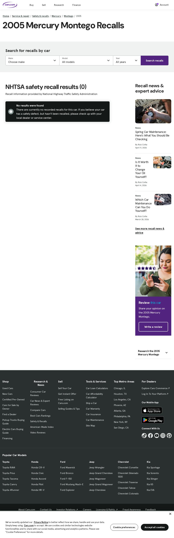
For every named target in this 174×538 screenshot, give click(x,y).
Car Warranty (93, 408)
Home (6, 16)
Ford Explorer (67, 489)
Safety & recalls (40, 16)
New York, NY (120, 422)
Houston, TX (120, 393)
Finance (76, 4)
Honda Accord (38, 478)
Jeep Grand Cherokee (101, 473)
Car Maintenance (95, 419)
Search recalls (154, 60)
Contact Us (46, 509)
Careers (87, 509)
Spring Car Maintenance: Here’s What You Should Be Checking (152, 135)
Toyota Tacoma (10, 478)
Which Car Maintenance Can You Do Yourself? (143, 205)
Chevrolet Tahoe (126, 487)
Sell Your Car (64, 388)
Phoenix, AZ (120, 405)
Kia (148, 461)
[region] (87, 524)
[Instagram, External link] (162, 435)
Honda (34, 461)
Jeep (91, 461)
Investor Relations (65, 509)
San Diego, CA (121, 427)
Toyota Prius (8, 473)
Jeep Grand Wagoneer (101, 484)
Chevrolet (123, 461)
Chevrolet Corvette (128, 467)
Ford (62, 461)
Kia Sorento (153, 473)
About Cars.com (26, 509)
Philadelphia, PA (122, 416)
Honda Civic (37, 473)
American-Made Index (42, 426)
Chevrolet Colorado (128, 493)
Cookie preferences (124, 527)
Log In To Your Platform (154, 393)
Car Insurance (93, 414)
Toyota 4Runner (10, 489)
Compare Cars (38, 410)
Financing (7, 438)
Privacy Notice (41, 522)
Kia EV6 (150, 489)
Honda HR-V (37, 489)
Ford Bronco (66, 473)
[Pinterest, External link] (169, 435)
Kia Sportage (153, 467)
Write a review (153, 326)
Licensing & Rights (105, 509)
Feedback (150, 509)
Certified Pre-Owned (13, 399)
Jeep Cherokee (97, 489)
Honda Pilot (37, 484)
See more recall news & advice (149, 230)
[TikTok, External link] (144, 435)
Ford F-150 (66, 478)
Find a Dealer (9, 414)
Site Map (90, 425)
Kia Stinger (152, 478)
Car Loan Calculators (97, 388)
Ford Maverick (67, 467)
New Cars (7, 393)
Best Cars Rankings (40, 415)
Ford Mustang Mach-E (71, 484)
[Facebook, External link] (150, 435)
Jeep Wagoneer (97, 478)
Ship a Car (91, 403)
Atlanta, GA (119, 410)
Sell (44, 4)
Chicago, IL (119, 388)
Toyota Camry (9, 484)
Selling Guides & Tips (69, 408)
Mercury (56, 16)
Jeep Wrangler (96, 467)
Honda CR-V (38, 467)
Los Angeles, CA (122, 399)
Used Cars (7, 388)
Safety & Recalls (38, 421)
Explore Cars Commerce (155, 388)
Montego (68, 16)
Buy (31, 4)
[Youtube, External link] (156, 435)
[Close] (170, 514)
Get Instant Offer (67, 393)
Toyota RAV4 (8, 467)
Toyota (5, 461)
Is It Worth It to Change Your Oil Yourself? (142, 169)
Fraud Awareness (132, 509)
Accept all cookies (155, 527)
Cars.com (29, 525)
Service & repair (20, 16)
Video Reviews (37, 432)
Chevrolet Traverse (128, 482)
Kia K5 (150, 484)
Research (59, 4)
